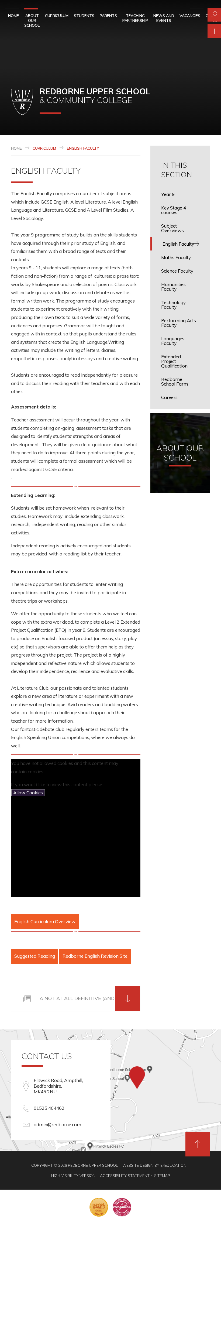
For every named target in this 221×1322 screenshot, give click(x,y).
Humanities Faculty (173, 286)
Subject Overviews (172, 228)
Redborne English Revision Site (95, 956)
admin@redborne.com (57, 1124)
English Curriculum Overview (44, 921)
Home (16, 148)
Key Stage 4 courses (173, 210)
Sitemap (162, 1175)
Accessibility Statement (125, 1175)
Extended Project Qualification (174, 361)
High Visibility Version (73, 1175)
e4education (173, 1165)
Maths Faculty (176, 257)
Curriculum (44, 148)
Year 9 (168, 194)
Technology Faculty (173, 305)
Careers (169, 397)
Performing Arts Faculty (178, 323)
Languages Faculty (172, 341)
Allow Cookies (28, 792)
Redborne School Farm (174, 381)
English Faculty (83, 148)
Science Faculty (177, 271)
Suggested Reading (34, 956)
